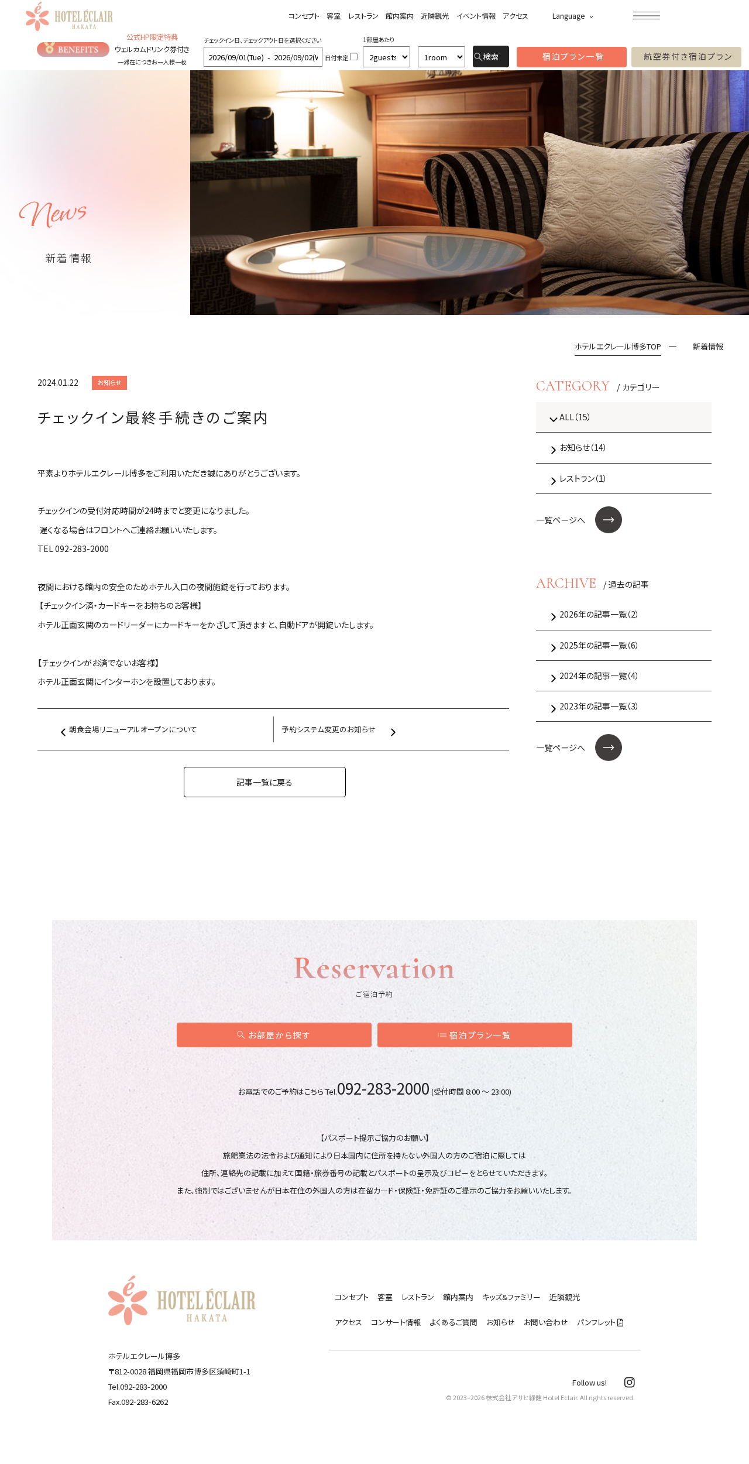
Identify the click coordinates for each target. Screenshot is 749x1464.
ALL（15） (575, 417)
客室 (334, 15)
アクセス (515, 15)
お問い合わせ (546, 1322)
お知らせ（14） (583, 447)
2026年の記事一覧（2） (599, 614)
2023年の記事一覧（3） (599, 706)
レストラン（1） (583, 478)
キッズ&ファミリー (511, 1296)
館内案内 (400, 15)
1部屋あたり (378, 39)
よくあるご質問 (453, 1322)
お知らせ (500, 1322)
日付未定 (336, 57)
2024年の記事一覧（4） (599, 675)
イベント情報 (476, 15)
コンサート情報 (396, 1322)
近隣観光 (435, 15)
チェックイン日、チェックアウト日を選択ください (262, 40)
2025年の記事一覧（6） (599, 645)
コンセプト (303, 15)
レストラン (363, 15)
